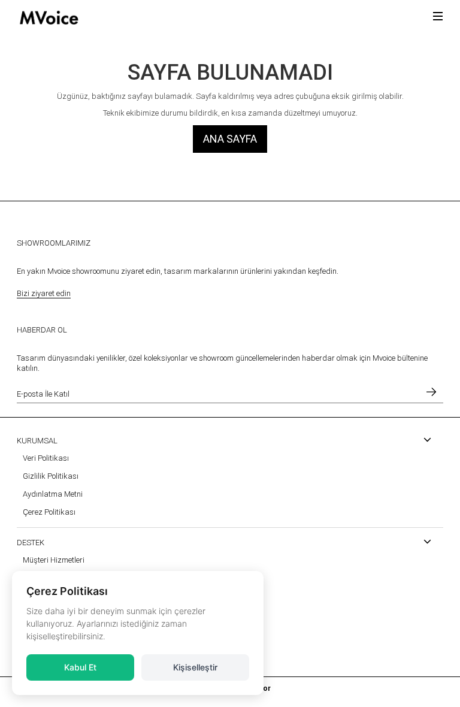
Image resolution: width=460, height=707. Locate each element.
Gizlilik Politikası (50, 476)
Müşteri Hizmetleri (53, 559)
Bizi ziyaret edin (44, 293)
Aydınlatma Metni (53, 494)
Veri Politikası (46, 458)
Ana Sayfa (230, 138)
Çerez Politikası (49, 511)
